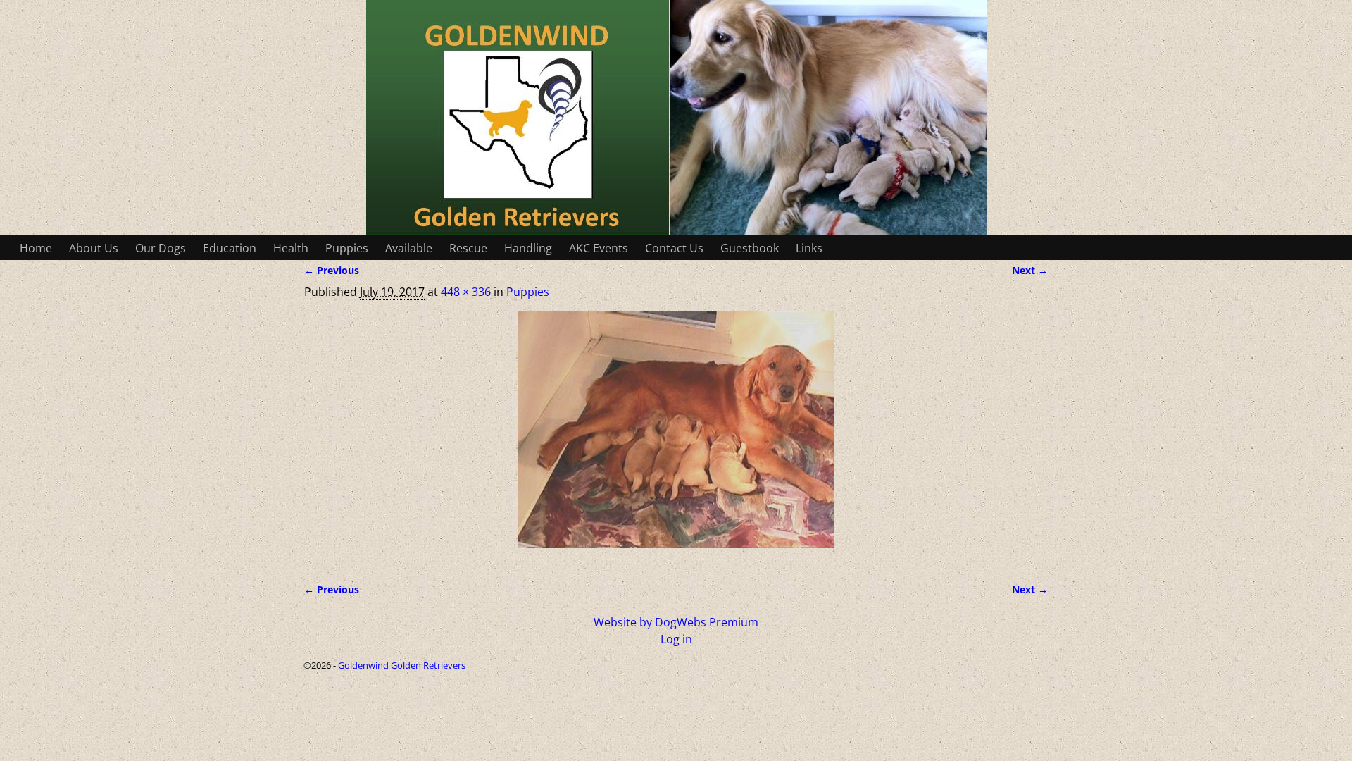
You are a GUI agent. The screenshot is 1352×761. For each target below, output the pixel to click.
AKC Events (598, 248)
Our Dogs (160, 248)
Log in (676, 639)
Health (290, 248)
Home (36, 248)
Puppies (346, 248)
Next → (1030, 270)
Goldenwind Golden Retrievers (401, 665)
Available (408, 248)
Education (229, 248)
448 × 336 (466, 291)
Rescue (468, 248)
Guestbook (749, 248)
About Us (93, 248)
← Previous (331, 270)
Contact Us (674, 248)
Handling (528, 248)
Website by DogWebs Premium (676, 622)
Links (809, 248)
